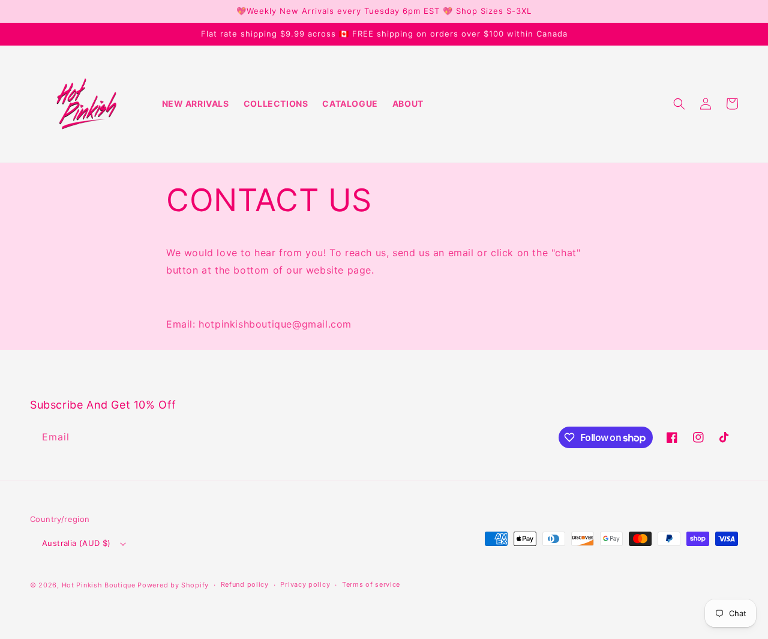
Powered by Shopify (173, 585)
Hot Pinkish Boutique (99, 585)
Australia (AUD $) (76, 543)
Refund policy (245, 584)
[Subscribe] (233, 437)
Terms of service (371, 584)
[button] (679, 104)
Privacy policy (305, 584)
